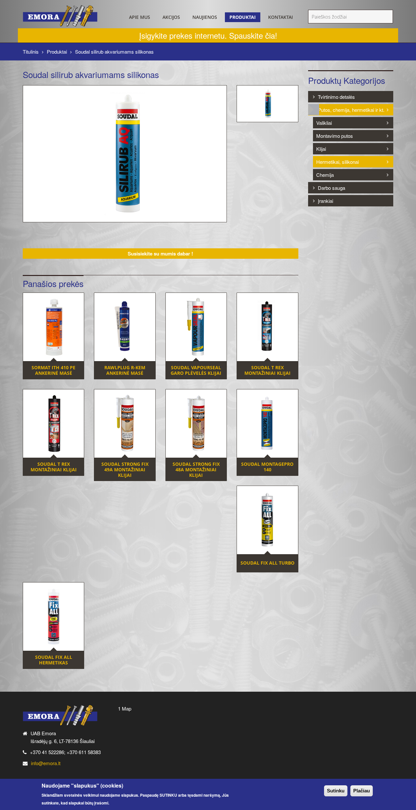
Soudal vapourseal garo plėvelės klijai (196, 370)
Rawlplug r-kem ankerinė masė (124, 370)
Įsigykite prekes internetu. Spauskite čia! (208, 35)
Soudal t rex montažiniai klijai (267, 370)
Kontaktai (280, 17)
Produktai (242, 17)
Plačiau (361, 790)
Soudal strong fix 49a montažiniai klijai (125, 469)
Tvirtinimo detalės (336, 96)
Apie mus (139, 17)
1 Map (124, 708)
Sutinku (335, 790)
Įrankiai (325, 200)
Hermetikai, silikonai (337, 161)
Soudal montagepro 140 (267, 466)
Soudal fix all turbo (267, 563)
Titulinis (31, 51)
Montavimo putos (334, 135)
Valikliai (324, 122)
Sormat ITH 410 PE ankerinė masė (53, 370)
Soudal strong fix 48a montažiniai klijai (196, 469)
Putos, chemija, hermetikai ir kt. (351, 109)
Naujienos (204, 17)
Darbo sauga (331, 187)
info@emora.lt (45, 763)
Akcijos (171, 17)
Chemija (325, 174)
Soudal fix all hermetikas (53, 659)
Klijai (321, 148)
